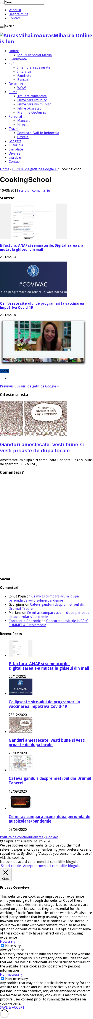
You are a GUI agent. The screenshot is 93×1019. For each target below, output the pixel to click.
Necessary (13, 946)
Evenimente (18, 59)
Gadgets (15, 141)
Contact (15, 18)
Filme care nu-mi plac (34, 104)
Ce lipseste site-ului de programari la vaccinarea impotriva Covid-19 (44, 704)
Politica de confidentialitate (22, 837)
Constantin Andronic (25, 621)
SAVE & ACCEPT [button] (12, 1007)
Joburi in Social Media (34, 55)
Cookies (51, 837)
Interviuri (24, 71)
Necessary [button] (8, 941)
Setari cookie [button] (11, 866)
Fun (11, 63)
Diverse (14, 153)
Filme (13, 92)
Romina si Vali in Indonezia (38, 133)
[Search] (1, 3)
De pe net (16, 84)
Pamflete (24, 76)
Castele (23, 137)
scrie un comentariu (34, 190)
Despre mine (18, 14)
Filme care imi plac (32, 100)
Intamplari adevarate (33, 67)
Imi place (16, 149)
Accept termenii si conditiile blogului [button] (52, 866)
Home (4, 169)
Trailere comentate (32, 96)
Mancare (23, 121)
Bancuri (23, 80)
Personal (15, 116)
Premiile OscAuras (31, 112)
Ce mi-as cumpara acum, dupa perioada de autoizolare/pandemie (44, 598)
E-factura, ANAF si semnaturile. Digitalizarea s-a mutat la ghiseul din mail (41, 247)
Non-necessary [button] (11, 974)
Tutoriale (16, 145)
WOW (21, 88)
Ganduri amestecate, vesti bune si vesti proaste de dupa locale (42, 447)
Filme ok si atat (29, 108)
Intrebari (16, 157)
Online (14, 51)
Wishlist (15, 10)
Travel (13, 129)
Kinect (22, 125)
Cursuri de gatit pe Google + (35, 169)
